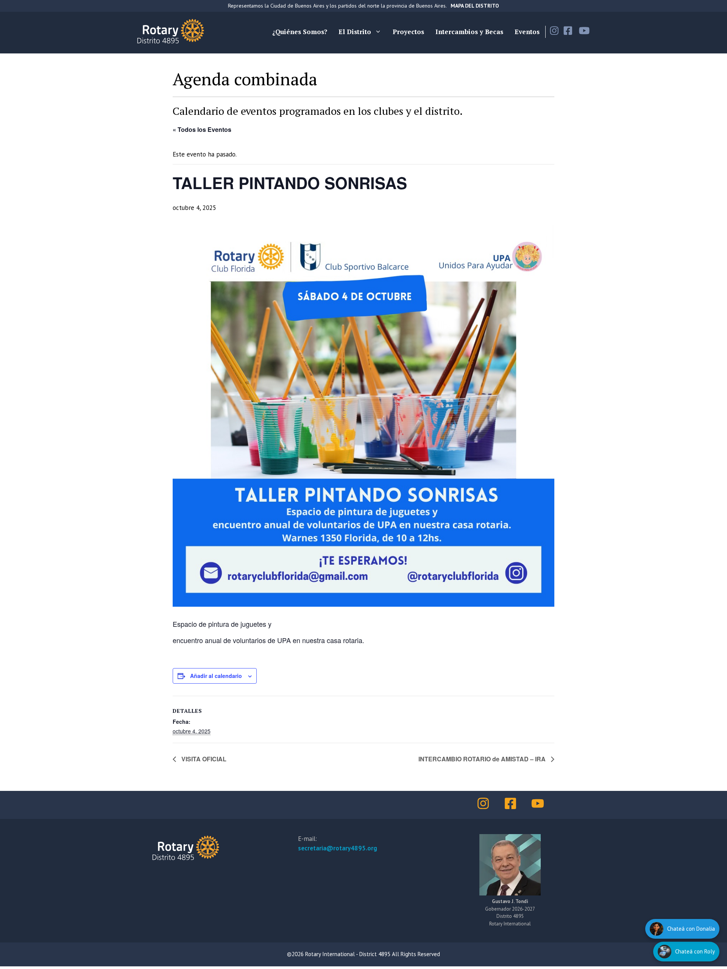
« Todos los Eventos (202, 129)
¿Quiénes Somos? (299, 31)
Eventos (527, 31)
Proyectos (408, 31)
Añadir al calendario (216, 675)
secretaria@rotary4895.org (337, 848)
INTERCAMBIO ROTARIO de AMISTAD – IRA (482, 759)
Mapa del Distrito (475, 5)
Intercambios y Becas (469, 31)
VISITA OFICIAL (203, 759)
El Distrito (355, 31)
